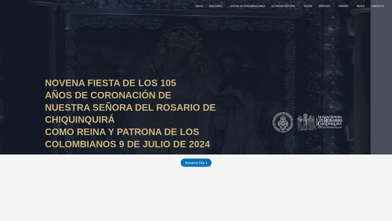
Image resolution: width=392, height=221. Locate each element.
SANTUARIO (215, 6)
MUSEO (361, 6)
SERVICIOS (324, 6)
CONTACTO (377, 6)
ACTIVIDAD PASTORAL (283, 6)
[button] (196, 163)
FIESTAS (308, 6)
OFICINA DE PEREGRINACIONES (247, 6)
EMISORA (344, 6)
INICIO (199, 6)
